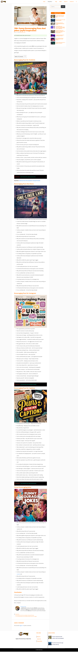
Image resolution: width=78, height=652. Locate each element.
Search (63, 6)
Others (60, 1)
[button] (76, 1)
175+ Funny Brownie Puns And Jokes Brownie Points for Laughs (26, 616)
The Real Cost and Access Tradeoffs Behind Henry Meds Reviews (60, 23)
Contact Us (72, 1)
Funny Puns (50, 1)
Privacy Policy (39, 641)
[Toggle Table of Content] (25, 56)
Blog (56, 1)
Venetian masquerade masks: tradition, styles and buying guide (60, 16)
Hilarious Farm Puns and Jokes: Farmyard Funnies (29, 180)
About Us (65, 1)
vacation (18, 574)
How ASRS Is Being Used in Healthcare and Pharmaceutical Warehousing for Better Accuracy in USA (60, 31)
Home (44, 1)
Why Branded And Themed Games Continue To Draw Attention (59, 39)
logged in (21, 625)
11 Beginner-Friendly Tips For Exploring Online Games (60, 35)
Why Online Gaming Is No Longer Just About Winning (60, 20)
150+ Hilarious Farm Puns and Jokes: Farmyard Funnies (24, 615)
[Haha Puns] (3, 1)
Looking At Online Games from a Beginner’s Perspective (60, 43)
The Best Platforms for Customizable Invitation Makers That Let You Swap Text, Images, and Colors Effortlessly (60, 27)
